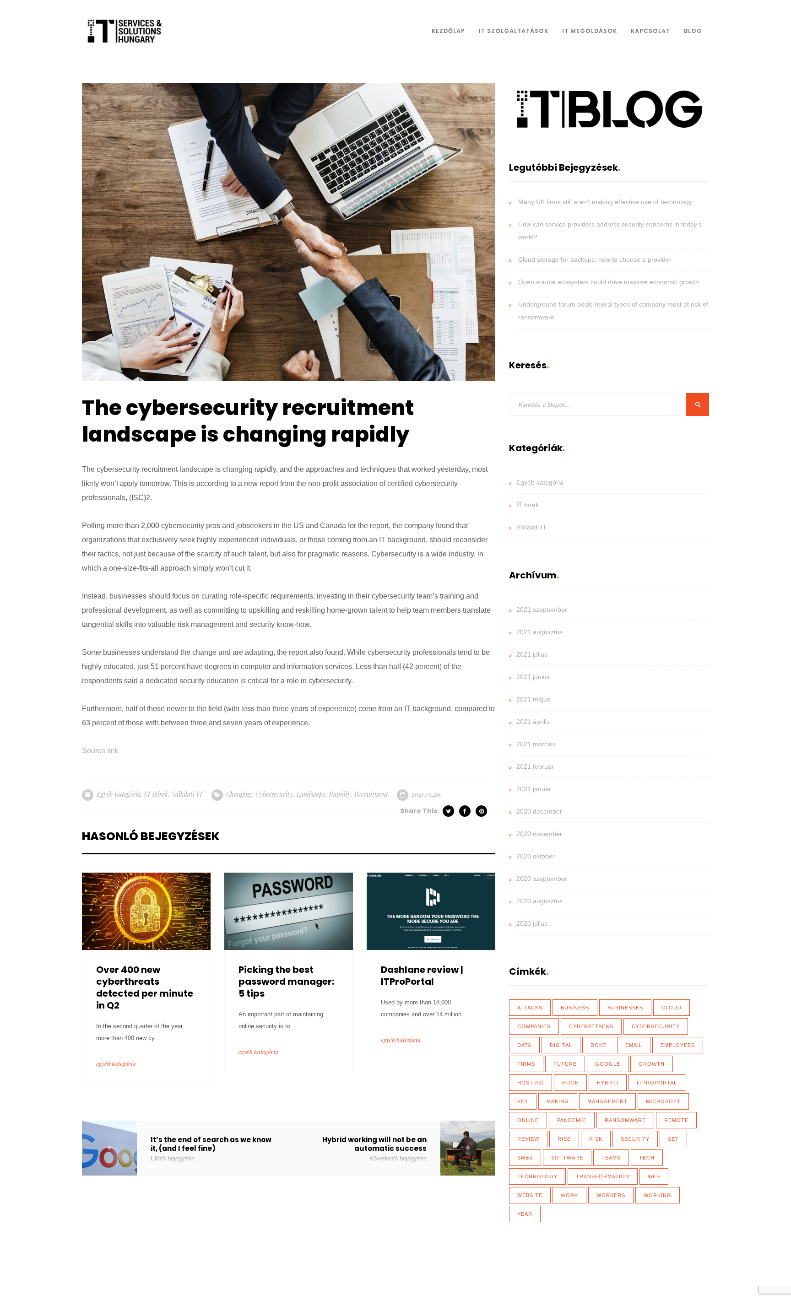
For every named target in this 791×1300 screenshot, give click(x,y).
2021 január (533, 789)
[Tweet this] (449, 811)
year (524, 1214)
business (575, 1007)
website (529, 1195)
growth (652, 1064)
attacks (529, 1007)
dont (599, 1045)
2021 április (533, 721)
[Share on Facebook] (465, 811)
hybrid (607, 1082)
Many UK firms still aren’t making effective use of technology (605, 201)
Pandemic (571, 1120)
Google (607, 1064)
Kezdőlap (448, 31)
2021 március (536, 744)
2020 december (539, 811)
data (524, 1045)
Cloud (671, 1007)
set (673, 1139)
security (635, 1139)
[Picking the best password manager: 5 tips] (288, 910)
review (528, 1139)
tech (647, 1157)
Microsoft (663, 1101)
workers (610, 1195)
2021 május (533, 699)
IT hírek (156, 794)
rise (564, 1139)
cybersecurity (274, 794)
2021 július (531, 654)
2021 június (533, 676)
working (658, 1195)
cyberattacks (591, 1026)
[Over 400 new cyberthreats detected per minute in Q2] (146, 910)
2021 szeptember (541, 609)
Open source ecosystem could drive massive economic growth (608, 282)
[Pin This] (482, 811)
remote (676, 1120)
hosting (530, 1082)
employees (678, 1045)
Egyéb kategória (119, 794)
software (567, 1157)
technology (537, 1176)
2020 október (535, 856)
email (633, 1045)
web (654, 1176)
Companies (534, 1026)
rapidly (340, 794)
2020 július (531, 923)
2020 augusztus (539, 901)
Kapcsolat (650, 31)
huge (570, 1082)
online (528, 1120)
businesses (625, 1007)
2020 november (539, 833)
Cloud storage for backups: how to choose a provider (595, 259)
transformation (602, 1176)
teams (611, 1157)
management (607, 1101)
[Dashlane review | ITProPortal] (431, 910)
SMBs (525, 1157)
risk (595, 1139)
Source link (100, 751)
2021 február (535, 766)
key (522, 1101)
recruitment (371, 794)
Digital (561, 1045)
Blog (693, 31)
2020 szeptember (541, 878)
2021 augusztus (539, 632)
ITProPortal (657, 1082)
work (569, 1195)
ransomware (625, 1120)
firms (526, 1064)
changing (239, 794)
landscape (311, 794)
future (565, 1064)
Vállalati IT (187, 794)
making (558, 1101)
